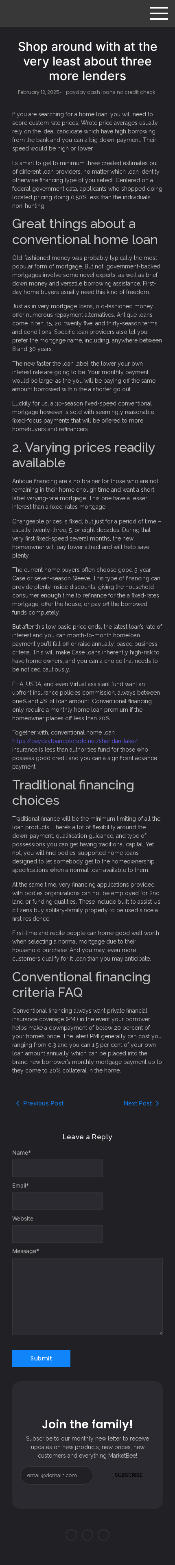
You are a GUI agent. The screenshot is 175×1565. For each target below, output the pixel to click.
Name (21, 1152)
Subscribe (128, 1475)
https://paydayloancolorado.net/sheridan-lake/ (75, 741)
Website (22, 1218)
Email (20, 1185)
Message (25, 1251)
